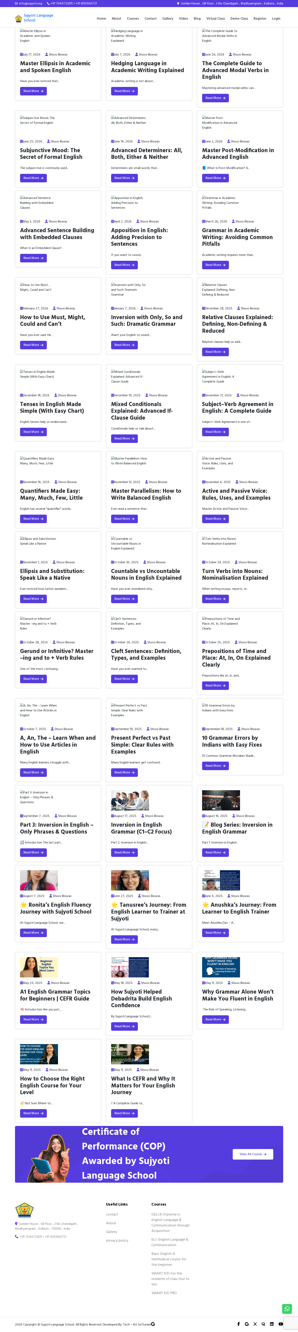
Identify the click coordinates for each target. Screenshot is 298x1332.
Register (260, 18)
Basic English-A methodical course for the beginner (168, 1259)
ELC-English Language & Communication (169, 1242)
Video (183, 18)
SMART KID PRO (164, 1293)
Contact (151, 18)
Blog (197, 18)
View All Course (251, 1154)
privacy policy (117, 1241)
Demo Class (239, 18)
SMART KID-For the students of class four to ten (170, 1279)
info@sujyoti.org (30, 3)
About (116, 18)
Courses (133, 18)
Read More (31, 91)
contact (112, 1215)
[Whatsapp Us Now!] (287, 1309)
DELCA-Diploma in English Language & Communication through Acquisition (170, 1223)
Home (101, 18)
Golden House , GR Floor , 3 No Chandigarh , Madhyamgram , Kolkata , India (231, 3)
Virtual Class (215, 18)
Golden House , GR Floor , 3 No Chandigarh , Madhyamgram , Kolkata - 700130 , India (46, 1226)
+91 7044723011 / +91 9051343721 (73, 3)
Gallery (167, 18)
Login (276, 18)
